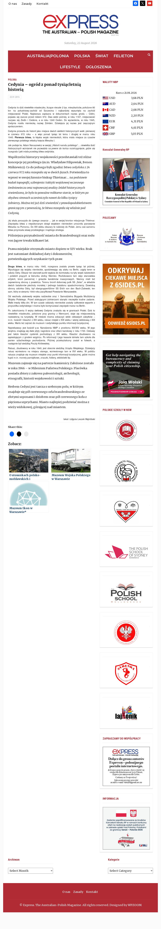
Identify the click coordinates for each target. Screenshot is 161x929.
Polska (82, 56)
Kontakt (42, 4)
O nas (12, 4)
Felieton (123, 56)
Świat (101, 56)
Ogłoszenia (98, 67)
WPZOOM (135, 905)
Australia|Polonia (48, 56)
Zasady (27, 4)
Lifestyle (70, 67)
